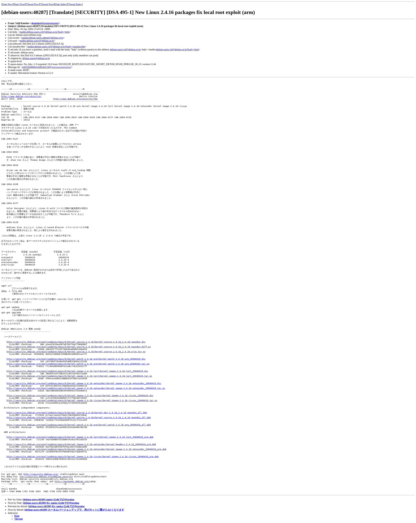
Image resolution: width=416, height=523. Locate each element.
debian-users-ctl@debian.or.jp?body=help (177, 49)
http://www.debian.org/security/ (21, 96)
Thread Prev (32, 4)
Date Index (60, 4)
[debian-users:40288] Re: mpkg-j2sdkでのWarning (51, 503)
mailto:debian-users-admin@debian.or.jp (42, 37)
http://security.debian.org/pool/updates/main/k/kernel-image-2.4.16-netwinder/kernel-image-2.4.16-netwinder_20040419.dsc (83, 383)
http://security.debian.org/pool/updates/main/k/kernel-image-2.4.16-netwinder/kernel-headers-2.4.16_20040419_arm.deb (81, 444)
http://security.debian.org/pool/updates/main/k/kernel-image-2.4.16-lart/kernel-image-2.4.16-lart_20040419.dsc (77, 371)
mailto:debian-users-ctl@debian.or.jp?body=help (44, 32)
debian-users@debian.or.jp (36, 58)
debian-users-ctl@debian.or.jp (125, 49)
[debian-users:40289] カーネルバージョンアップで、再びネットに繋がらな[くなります (74, 509)
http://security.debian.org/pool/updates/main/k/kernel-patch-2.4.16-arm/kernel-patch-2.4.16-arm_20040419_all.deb (78, 425)
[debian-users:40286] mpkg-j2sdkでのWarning (48, 499)
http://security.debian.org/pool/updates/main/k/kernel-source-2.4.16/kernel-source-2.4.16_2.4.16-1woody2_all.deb (78, 417)
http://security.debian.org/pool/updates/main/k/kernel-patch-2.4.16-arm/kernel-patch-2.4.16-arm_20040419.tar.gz (78, 364)
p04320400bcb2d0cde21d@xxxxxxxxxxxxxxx (46, 67)
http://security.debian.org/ (40, 474)
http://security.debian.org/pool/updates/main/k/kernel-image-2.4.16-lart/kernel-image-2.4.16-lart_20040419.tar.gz (79, 376)
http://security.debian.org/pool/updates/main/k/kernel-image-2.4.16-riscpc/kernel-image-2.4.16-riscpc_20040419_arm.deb (82, 456)
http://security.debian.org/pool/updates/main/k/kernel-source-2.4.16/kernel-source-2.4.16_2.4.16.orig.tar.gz (76, 351)
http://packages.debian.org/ (72, 481)
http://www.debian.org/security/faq (75, 99)
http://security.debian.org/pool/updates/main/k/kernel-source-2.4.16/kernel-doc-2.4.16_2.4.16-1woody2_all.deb (76, 412)
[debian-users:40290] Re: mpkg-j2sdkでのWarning (56, 506)
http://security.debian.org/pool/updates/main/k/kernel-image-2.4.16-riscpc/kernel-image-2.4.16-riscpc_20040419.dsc (79, 395)
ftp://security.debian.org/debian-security (46, 476)
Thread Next (46, 4)
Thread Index (75, 4)
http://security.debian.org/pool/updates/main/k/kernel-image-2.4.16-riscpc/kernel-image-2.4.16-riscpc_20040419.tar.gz (81, 400)
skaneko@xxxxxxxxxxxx (44, 23)
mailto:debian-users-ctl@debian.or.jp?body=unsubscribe (56, 46)
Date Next (19, 4)
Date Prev (7, 4)
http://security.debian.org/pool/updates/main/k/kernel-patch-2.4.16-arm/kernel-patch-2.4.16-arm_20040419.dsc (76, 359)
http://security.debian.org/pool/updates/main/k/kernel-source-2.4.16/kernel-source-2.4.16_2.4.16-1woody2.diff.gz (78, 347)
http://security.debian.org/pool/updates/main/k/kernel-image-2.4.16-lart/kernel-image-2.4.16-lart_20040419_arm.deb (79, 437)
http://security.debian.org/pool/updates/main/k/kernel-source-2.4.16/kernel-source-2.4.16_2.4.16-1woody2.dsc (76, 342)
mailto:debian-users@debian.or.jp (37, 40)
